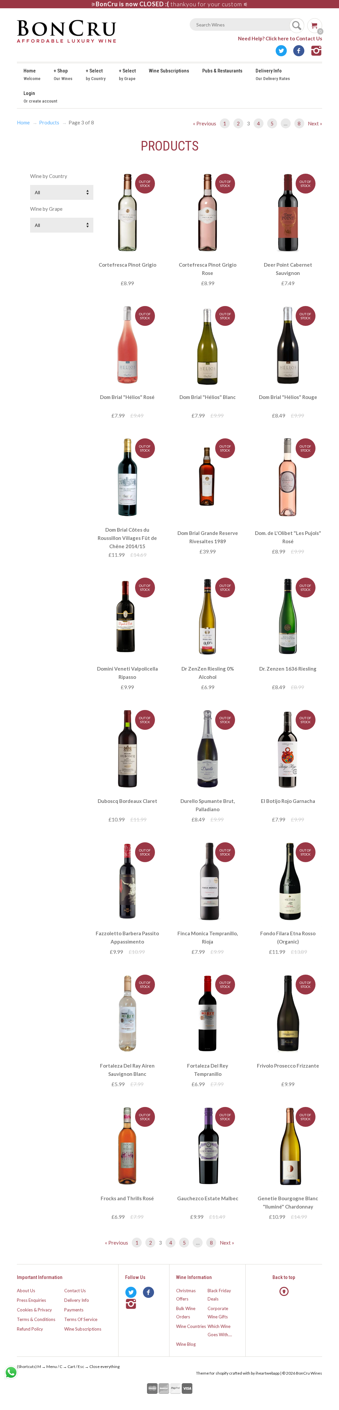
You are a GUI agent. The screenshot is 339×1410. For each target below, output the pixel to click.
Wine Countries (191, 1326)
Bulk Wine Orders (185, 1312)
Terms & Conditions (36, 1319)
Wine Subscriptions (169, 71)
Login (40, 97)
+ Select (96, 74)
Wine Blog (186, 1344)
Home (32, 74)
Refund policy (30, 1329)
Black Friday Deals (219, 1294)
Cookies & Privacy (34, 1309)
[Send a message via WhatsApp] (11, 1372)
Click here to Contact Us (294, 38)
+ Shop (63, 74)
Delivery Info (273, 74)
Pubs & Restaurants (222, 71)
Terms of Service (80, 1319)
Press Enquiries (31, 1300)
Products (49, 122)
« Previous (204, 123)
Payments (73, 1309)
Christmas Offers (186, 1294)
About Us (26, 1290)
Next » (315, 123)
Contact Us (75, 1290)
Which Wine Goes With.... (220, 1330)
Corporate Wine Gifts (218, 1312)
